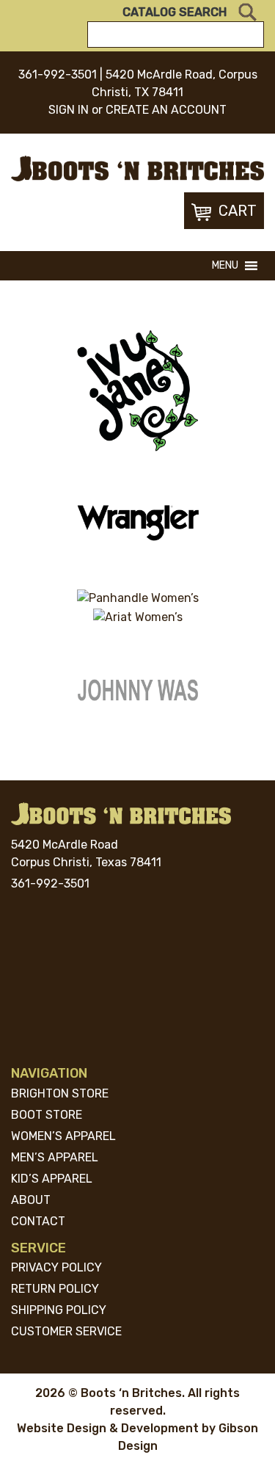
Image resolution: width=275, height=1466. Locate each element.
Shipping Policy (58, 1310)
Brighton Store (60, 1093)
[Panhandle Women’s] (138, 598)
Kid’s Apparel (51, 1179)
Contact (38, 1221)
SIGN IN (68, 110)
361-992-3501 (57, 74)
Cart (238, 210)
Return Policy (55, 1289)
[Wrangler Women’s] (138, 523)
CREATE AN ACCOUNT (166, 110)
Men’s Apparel (54, 1157)
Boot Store (46, 1115)
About (31, 1200)
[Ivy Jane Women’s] (138, 390)
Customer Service (66, 1331)
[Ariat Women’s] (138, 617)
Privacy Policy (56, 1267)
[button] (225, 265)
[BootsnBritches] (137, 168)
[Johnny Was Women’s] (138, 692)
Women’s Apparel (63, 1136)
